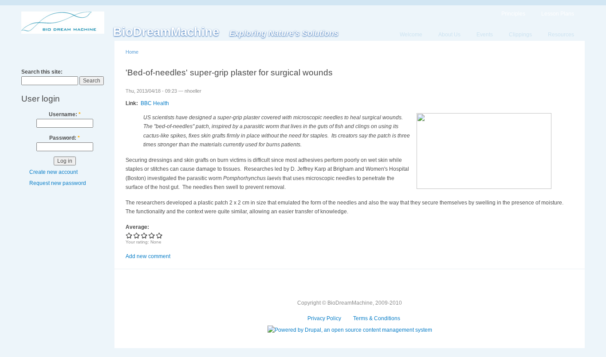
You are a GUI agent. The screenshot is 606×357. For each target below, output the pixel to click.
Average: (137, 227)
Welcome (411, 34)
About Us (449, 34)
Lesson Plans (557, 14)
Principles (513, 14)
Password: (64, 138)
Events (484, 34)
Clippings (520, 34)
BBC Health (155, 103)
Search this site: (42, 72)
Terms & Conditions (376, 318)
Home (132, 52)
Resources (561, 34)
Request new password (57, 183)
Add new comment (148, 256)
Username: (65, 114)
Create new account (53, 172)
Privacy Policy (324, 318)
